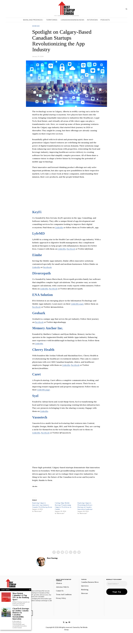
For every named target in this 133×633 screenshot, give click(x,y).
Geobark (38, 313)
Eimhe (37, 255)
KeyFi (36, 212)
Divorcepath (41, 273)
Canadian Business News (90, 582)
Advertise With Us (62, 587)
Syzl (35, 396)
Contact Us (59, 591)
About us (59, 583)
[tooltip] (54, 552)
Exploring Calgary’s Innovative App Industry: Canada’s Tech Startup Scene (42, 505)
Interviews (85, 586)
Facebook (71, 249)
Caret (36, 374)
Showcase (36, 26)
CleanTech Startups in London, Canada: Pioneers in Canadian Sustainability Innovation (20, 614)
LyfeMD (38, 233)
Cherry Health (43, 350)
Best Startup (52, 558)
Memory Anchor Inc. (47, 328)
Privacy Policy (61, 598)
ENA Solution (42, 295)
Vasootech (39, 417)
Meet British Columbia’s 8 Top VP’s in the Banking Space (20, 596)
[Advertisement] (66, 195)
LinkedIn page (77, 304)
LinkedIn (59, 227)
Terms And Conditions (64, 594)
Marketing (84, 589)
